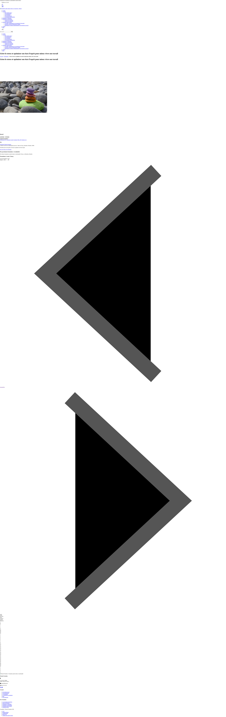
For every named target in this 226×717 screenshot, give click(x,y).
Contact (3, 26)
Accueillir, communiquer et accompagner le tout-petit (14, 23)
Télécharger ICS (3, 139)
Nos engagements (8, 13)
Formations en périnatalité (7, 19)
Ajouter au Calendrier (4, 138)
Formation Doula (5, 707)
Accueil (3, 10)
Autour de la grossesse (9, 20)
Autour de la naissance (9, 21)
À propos (4, 11)
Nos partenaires (5, 697)
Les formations (7, 14)
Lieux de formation (8, 15)
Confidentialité (5, 713)
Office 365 (19, 139)
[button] (12, 31)
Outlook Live (24, 139)
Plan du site (4, 714)
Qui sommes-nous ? (8, 12)
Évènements (6, 56)
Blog (3, 27)
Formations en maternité (6, 18)
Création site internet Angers (7, 715)
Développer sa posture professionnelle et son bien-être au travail (16, 25)
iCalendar (15, 139)
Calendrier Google (9, 139)
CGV (3, 711)
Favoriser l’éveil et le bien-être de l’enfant (12, 24)
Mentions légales (5, 712)
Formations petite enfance (7, 22)
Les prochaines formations (7, 701)
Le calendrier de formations (10, 16)
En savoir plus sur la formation (5, 149)
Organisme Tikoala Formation (5, 144)
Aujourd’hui (2, 387)
